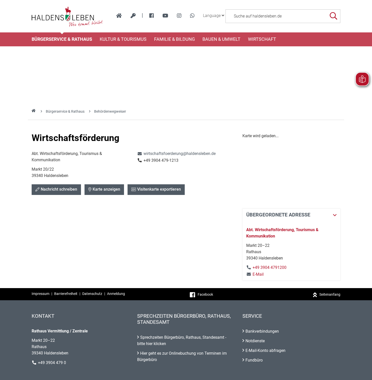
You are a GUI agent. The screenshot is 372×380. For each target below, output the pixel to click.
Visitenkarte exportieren (159, 189)
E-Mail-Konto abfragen (265, 350)
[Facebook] (152, 15)
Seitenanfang (329, 294)
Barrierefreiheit (65, 294)
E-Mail (255, 274)
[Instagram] (179, 15)
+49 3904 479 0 (52, 362)
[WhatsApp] (192, 15)
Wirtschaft (262, 39)
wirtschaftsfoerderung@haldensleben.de (176, 153)
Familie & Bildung (174, 39)
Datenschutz (92, 294)
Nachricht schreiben (59, 189)
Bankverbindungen (262, 331)
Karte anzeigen (106, 189)
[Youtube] (165, 15)
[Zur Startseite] (67, 16)
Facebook (205, 294)
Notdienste (255, 340)
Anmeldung (116, 294)
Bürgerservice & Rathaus (62, 39)
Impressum (40, 294)
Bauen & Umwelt (221, 39)
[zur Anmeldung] (133, 15)
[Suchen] (333, 16)
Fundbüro (254, 360)
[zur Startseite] (119, 15)
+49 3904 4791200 (269, 267)
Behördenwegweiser (110, 111)
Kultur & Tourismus (123, 39)
